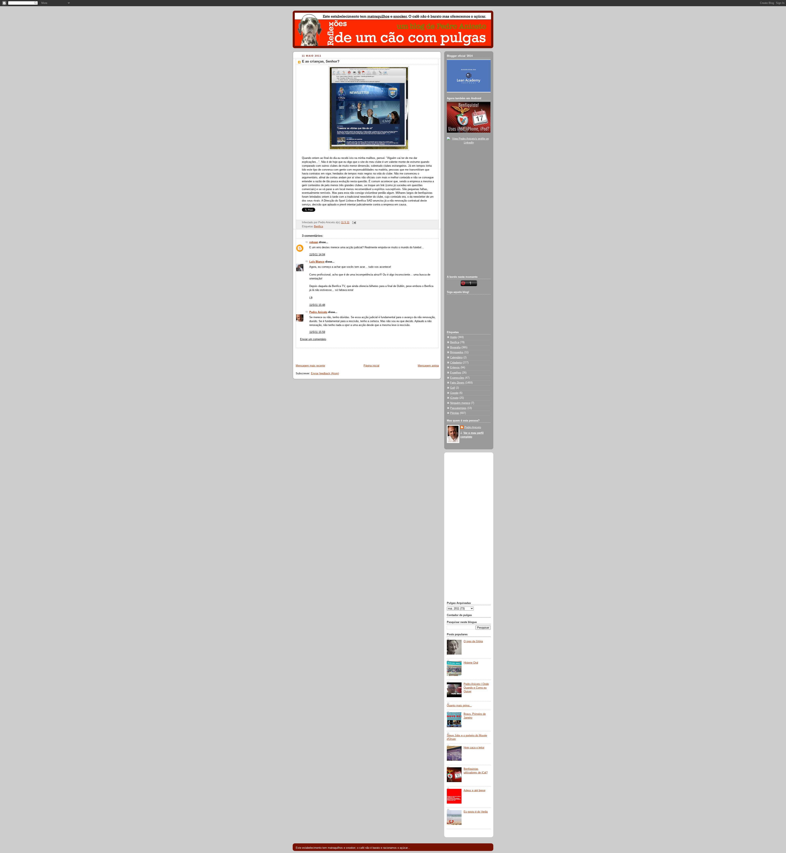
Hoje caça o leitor (474, 747)
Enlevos (455, 367)
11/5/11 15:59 (317, 332)
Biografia (455, 347)
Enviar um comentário (313, 339)
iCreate (454, 397)
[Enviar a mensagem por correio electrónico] (353, 222)
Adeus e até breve (474, 790)
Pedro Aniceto (318, 312)
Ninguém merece (460, 403)
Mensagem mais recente (310, 365)
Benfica (318, 226)
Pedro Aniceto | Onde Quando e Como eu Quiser (476, 688)
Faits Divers (457, 382)
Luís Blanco (316, 261)
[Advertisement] (341, 354)
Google (454, 393)
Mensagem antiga (428, 365)
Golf (452, 387)
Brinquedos (456, 352)
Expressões (457, 377)
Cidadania (456, 362)
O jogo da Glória (473, 641)
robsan (313, 242)
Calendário (456, 357)
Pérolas (454, 413)
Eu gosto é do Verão (476, 811)
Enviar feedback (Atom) (325, 373)
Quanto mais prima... (459, 705)
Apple (453, 337)
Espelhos (455, 372)
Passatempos (458, 408)
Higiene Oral (471, 662)
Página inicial (371, 365)
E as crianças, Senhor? (320, 61)
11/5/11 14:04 (317, 254)
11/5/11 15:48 (317, 305)
